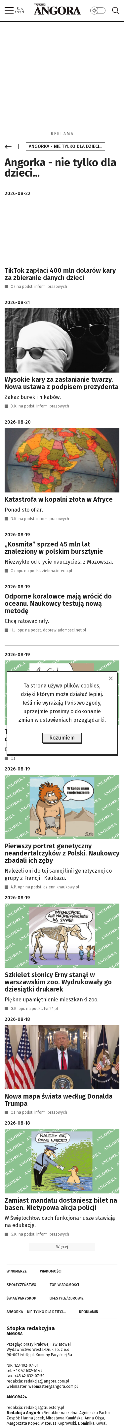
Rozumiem (62, 738)
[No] (110, 678)
